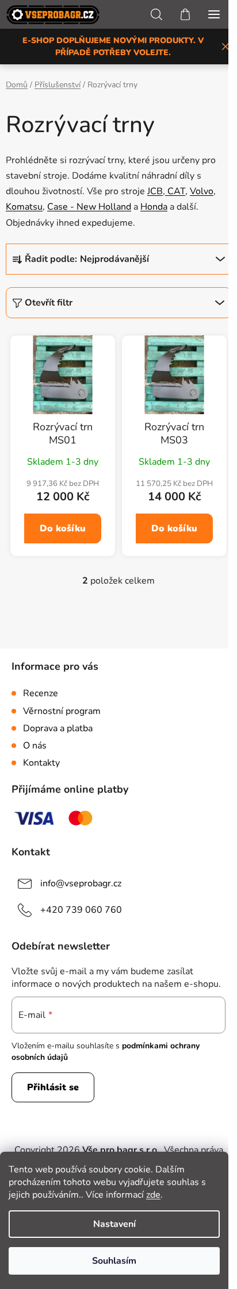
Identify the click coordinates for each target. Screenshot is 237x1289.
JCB (155, 191)
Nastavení (114, 1224)
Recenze (40, 693)
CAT (175, 191)
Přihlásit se (53, 1087)
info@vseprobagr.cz (80, 883)
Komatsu (24, 206)
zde (153, 1194)
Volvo (201, 191)
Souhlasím (114, 1261)
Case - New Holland (89, 206)
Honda (153, 206)
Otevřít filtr (48, 302)
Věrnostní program (62, 711)
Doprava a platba (58, 728)
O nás (35, 745)
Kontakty (41, 763)
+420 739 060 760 (81, 910)
